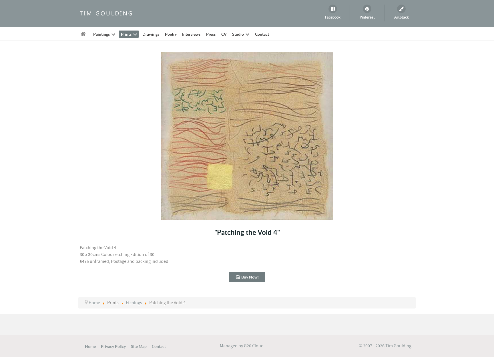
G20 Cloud (254, 345)
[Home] (84, 34)
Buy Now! (249, 277)
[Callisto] (105, 13)
